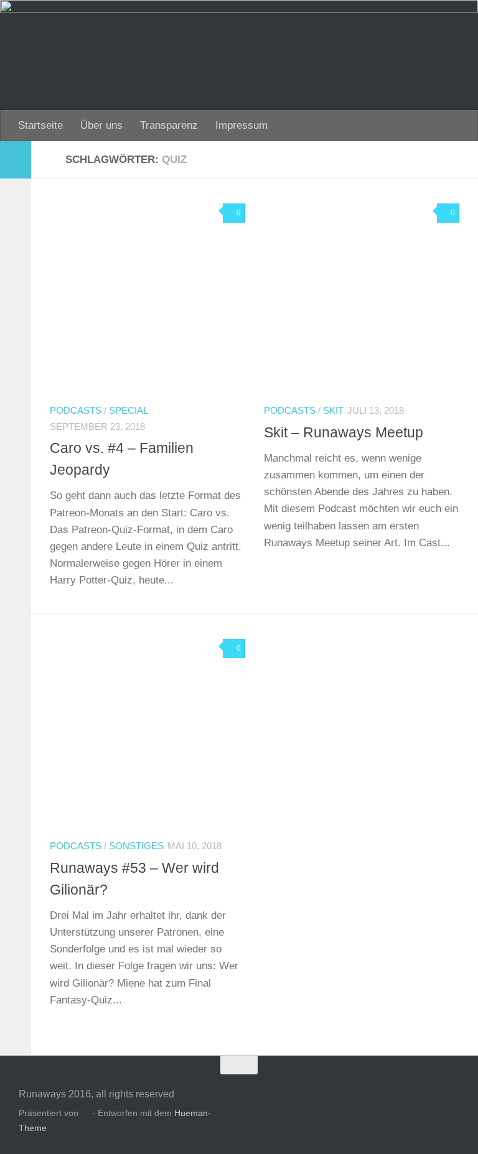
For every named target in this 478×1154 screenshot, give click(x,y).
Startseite (40, 125)
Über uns (101, 125)
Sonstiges (136, 846)
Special (128, 411)
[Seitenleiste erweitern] (15, 160)
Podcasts (75, 411)
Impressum (241, 125)
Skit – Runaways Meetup (343, 432)
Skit (333, 411)
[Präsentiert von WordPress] (85, 1113)
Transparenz (169, 125)
